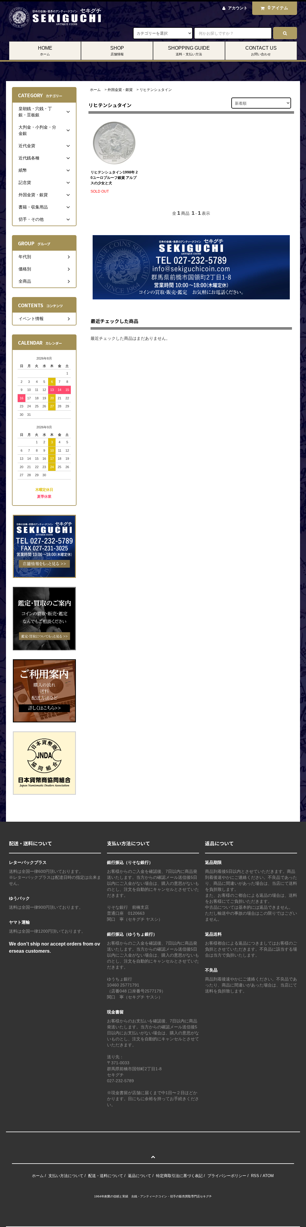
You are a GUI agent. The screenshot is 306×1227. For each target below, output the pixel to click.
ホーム (95, 90)
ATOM (268, 1175)
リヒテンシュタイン (156, 90)
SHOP (117, 50)
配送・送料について (105, 1175)
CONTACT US (261, 50)
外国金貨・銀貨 (120, 90)
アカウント (237, 8)
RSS (255, 1175)
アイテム (278, 7)
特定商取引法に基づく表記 (179, 1175)
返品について (139, 1175)
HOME (45, 50)
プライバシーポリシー (226, 1175)
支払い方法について (65, 1175)
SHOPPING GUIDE (189, 50)
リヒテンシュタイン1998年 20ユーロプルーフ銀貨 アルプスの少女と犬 (114, 177)
